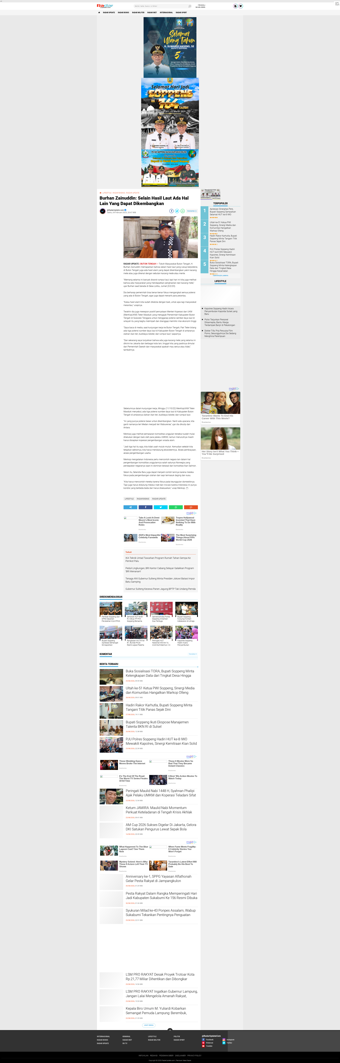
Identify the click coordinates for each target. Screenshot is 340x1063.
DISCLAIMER (180, 1056)
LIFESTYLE (107, 193)
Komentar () (192, 211)
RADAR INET (152, 12)
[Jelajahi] (337, 3)
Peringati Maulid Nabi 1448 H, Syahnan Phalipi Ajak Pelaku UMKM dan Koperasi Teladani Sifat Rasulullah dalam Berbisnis (161, 795)
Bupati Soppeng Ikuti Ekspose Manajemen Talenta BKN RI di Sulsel (157, 724)
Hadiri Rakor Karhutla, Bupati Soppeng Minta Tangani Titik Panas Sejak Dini (159, 707)
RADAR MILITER (138, 12)
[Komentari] (191, 507)
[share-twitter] (177, 211)
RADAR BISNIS (123, 12)
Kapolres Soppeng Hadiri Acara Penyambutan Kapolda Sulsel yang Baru (221, 311)
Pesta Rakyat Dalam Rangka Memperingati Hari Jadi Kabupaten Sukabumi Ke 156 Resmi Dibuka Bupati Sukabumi (161, 897)
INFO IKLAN (143, 1056)
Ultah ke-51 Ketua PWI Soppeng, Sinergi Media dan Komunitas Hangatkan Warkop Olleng (160, 690)
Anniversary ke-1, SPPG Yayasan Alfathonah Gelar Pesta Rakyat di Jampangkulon (158, 878)
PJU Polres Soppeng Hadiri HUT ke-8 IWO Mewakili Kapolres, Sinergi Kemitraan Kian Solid (161, 741)
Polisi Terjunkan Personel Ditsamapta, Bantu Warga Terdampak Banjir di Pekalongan (220, 322)
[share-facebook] (171, 211)
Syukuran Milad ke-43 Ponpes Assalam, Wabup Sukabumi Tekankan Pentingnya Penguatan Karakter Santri (161, 914)
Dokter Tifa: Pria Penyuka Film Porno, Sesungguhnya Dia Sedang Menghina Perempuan (220, 333)
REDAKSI (154, 1056)
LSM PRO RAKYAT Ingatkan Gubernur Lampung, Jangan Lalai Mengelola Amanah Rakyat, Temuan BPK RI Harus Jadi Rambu (162, 995)
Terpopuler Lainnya (220, 275)
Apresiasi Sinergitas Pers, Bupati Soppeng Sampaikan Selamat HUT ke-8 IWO (223, 212)
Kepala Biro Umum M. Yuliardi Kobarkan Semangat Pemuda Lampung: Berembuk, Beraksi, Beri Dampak (156, 1012)
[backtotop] (170, 1030)
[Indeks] (235, 6)
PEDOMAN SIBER (166, 1056)
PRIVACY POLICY (194, 1056)
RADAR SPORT (181, 12)
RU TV (125, 1043)
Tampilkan (192, 654)
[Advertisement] (110, 256)
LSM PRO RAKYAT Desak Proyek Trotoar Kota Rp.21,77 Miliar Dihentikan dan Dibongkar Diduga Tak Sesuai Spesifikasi (160, 978)
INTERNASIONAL (166, 12)
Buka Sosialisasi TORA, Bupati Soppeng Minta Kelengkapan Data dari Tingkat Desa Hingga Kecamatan (160, 675)
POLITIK (177, 1036)
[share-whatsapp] (182, 211)
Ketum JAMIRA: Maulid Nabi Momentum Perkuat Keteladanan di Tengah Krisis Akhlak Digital (159, 812)
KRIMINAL (126, 1036)
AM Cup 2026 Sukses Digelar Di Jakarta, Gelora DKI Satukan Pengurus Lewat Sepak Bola (161, 827)
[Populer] (241, 6)
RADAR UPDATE (109, 12)
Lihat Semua (148, 1025)
